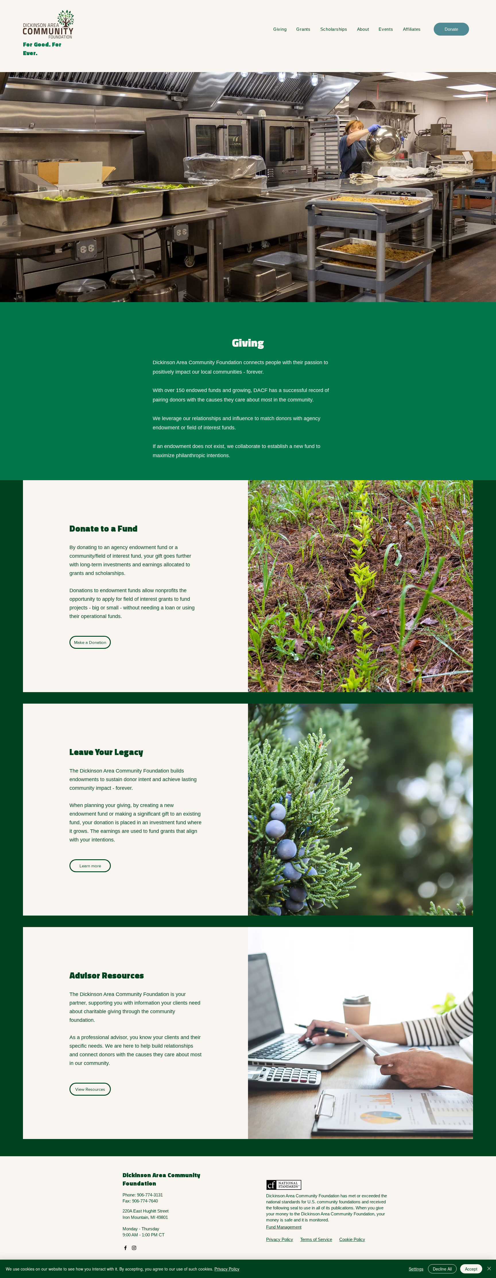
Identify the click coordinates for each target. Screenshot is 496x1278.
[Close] (489, 1268)
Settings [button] (416, 1269)
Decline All (442, 1269)
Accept (471, 1269)
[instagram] (134, 1248)
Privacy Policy (226, 1269)
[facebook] (125, 1248)
